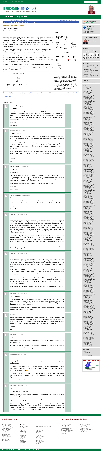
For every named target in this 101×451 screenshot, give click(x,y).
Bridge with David (65, 425)
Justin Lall (83, 425)
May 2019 (86, 195)
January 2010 (87, 333)
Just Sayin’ (84, 427)
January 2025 (87, 111)
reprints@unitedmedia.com (40, 93)
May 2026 (86, 91)
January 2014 (87, 274)
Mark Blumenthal (40, 430)
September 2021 (88, 160)
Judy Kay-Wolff (7, 434)
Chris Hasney (23, 434)
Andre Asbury (23, 427)
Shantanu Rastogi (15, 106)
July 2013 (86, 281)
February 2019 (88, 198)
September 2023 (88, 130)
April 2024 (86, 122)
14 (98, 54)
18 (91, 55)
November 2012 (88, 291)
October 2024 (87, 114)
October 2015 (87, 248)
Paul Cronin (6, 439)
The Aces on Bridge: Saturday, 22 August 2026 (91, 73)
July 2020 (86, 177)
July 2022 (86, 148)
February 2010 (88, 332)
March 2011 (87, 316)
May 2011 (86, 313)
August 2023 (87, 132)
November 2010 (88, 321)
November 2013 (88, 276)
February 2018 (88, 213)
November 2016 (88, 232)
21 (98, 55)
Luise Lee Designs (28, 449)
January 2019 (87, 200)
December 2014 (88, 260)
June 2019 (87, 193)
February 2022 (88, 154)
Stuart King (38, 442)
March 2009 (87, 345)
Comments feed (88, 353)
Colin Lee (22, 436)
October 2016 (87, 233)
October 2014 (87, 263)
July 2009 (86, 341)
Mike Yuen (6, 438)
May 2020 (86, 180)
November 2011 (88, 306)
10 (88, 54)
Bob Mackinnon (7, 428)
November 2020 (88, 172)
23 (86, 57)
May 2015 (86, 254)
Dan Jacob (22, 437)
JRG (4, 433)
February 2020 (88, 184)
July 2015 (86, 252)
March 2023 (87, 138)
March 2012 (87, 301)
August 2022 (87, 146)
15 (84, 55)
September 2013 (88, 279)
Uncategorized (7, 96)
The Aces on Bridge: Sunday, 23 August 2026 (91, 71)
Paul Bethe (38, 435)
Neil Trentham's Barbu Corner (43, 434)
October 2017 (87, 218)
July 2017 (86, 222)
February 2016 (88, 243)
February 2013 (88, 287)
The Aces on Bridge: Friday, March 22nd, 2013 (67, 20)
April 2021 (86, 166)
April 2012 (86, 300)
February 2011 (88, 317)
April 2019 (86, 196)
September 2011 (88, 308)
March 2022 (87, 153)
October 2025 (87, 100)
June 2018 (87, 208)
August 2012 (87, 295)
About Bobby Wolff (16, 2)
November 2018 (88, 202)
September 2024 (88, 116)
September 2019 (88, 190)
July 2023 (86, 133)
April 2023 (86, 137)
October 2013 (87, 278)
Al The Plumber (24, 426)
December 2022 (88, 142)
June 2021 (87, 164)
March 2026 (87, 93)
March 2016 (87, 242)
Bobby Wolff (23, 431)
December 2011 (88, 305)
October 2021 (87, 159)
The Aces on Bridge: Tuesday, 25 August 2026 (91, 66)
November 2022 (88, 143)
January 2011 (87, 318)
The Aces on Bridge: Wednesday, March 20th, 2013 (15, 20)
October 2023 (87, 129)
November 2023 (88, 128)
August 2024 (87, 117)
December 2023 (88, 127)
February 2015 (88, 258)
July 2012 (86, 296)
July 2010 (86, 326)
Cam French (23, 432)
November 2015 (88, 247)
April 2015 (86, 255)
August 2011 (87, 310)
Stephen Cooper (40, 441)
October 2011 (87, 307)
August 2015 (87, 250)
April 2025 (86, 107)
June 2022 (87, 149)
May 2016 (86, 239)
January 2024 (87, 125)
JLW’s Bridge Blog (85, 424)
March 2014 (87, 271)
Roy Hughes (39, 440)
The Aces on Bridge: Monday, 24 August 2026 (91, 68)
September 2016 (88, 234)
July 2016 (86, 237)
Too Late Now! (84, 431)
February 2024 (88, 124)
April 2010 (86, 329)
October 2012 (87, 292)
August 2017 (87, 221)
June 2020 (87, 179)
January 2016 (87, 244)
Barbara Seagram (24, 429)
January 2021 (87, 170)
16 (86, 55)
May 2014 (86, 269)
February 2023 (88, 139)
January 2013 (87, 289)
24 (88, 57)
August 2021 (87, 161)
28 (98, 57)
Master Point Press (89, 29)
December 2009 (88, 334)
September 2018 (88, 205)
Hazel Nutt (22, 442)
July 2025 (86, 103)
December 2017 (88, 216)
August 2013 (87, 280)
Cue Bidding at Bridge (66, 428)
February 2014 (88, 273)
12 (93, 54)
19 (93, 55)
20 (95, 55)
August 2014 (87, 265)
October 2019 (87, 189)
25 (91, 57)
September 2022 (88, 145)
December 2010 (88, 320)
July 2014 (86, 266)
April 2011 (86, 315)
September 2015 (88, 249)
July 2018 (86, 207)
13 (95, 54)
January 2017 (87, 229)
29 (84, 58)
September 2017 (88, 219)
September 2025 (88, 101)
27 (95, 57)
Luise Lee (38, 429)
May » (87, 60)
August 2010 (87, 324)
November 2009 (88, 336)
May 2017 (86, 224)
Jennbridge (63, 433)
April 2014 (86, 270)
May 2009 (86, 343)
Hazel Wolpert (23, 443)
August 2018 (87, 206)
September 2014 (88, 264)
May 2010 (86, 328)
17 (88, 55)
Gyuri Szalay (23, 441)
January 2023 (87, 140)
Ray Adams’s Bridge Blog (87, 429)
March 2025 (87, 108)
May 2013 (86, 284)
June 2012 (87, 297)
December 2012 (88, 290)
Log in (85, 351)
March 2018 (87, 212)
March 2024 (87, 123)
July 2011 (86, 311)
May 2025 (86, 106)
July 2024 (86, 118)
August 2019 (87, 191)
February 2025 (88, 109)
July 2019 (86, 192)
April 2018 (86, 211)
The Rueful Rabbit (40, 443)
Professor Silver (40, 436)
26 (93, 57)
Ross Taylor (39, 439)
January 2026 (87, 96)
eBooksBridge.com (89, 31)
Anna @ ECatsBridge (66, 424)
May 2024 (86, 121)
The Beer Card (84, 430)
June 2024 (87, 119)
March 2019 (87, 197)
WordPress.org (88, 355)
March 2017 (87, 227)
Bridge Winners (64, 427)
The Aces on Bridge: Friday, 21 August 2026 (91, 76)
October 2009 (87, 337)
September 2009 (88, 338)
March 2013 (87, 286)
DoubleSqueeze (65, 429)
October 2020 (87, 174)
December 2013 (88, 275)
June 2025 (87, 104)
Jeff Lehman (6, 431)
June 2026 (87, 90)
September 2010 (88, 323)
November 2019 (88, 187)
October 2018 (87, 203)
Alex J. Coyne (6, 425)
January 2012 (87, 303)
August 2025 (87, 102)
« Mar (84, 60)
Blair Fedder (23, 430)
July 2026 (86, 88)
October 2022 (87, 144)
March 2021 (87, 168)
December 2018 (88, 201)
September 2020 (88, 175)
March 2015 (87, 256)
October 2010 (87, 322)
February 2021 (88, 169)
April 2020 (86, 181)
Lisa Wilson (39, 427)
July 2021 (86, 163)
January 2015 (87, 259)
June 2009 (87, 342)
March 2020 (87, 182)
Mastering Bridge (88, 32)
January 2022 (87, 155)
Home (5, 2)
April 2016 (86, 240)
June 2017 (87, 223)
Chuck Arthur (23, 435)
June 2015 (87, 253)
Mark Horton (39, 431)
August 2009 (87, 339)
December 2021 (88, 156)
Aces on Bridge (7, 424)
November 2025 (88, 98)
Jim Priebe (22, 445)
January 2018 (87, 214)
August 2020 (87, 176)
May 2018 (86, 210)
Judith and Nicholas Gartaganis (43, 426)
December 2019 (88, 186)
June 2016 (87, 238)
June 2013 (87, 282)
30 (86, 58)
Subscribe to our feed (91, 22)
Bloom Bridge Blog (8, 427)
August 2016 (87, 235)
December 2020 (88, 171)
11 (91, 54)
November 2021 (88, 158)
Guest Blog (6, 430)
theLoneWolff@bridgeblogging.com (31, 92)
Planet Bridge (84, 428)
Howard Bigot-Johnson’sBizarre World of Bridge (67, 431)
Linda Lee (5, 435)
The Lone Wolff (20, 92)
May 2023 (86, 135)
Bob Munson (6, 429)
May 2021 (86, 165)
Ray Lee (38, 437)
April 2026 (86, 92)
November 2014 (88, 261)
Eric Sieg (22, 440)
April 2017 (86, 226)
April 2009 (86, 344)
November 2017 (88, 217)
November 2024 (88, 113)
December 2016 (88, 231)
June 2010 (87, 327)
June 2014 (87, 268)
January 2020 (87, 185)
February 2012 (88, 302)
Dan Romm (23, 439)
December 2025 (88, 97)
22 (84, 57)
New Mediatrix (37, 449)
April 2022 (86, 151)
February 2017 (88, 228)
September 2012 (88, 294)
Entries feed (87, 352)
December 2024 (88, 112)
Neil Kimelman (39, 432)
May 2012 (86, 299)
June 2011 (87, 312)
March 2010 (87, 331)
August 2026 (87, 87)
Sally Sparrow (6, 440)
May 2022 (86, 150)
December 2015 (88, 245)
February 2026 (88, 95)
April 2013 (86, 285)
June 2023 (87, 134)
